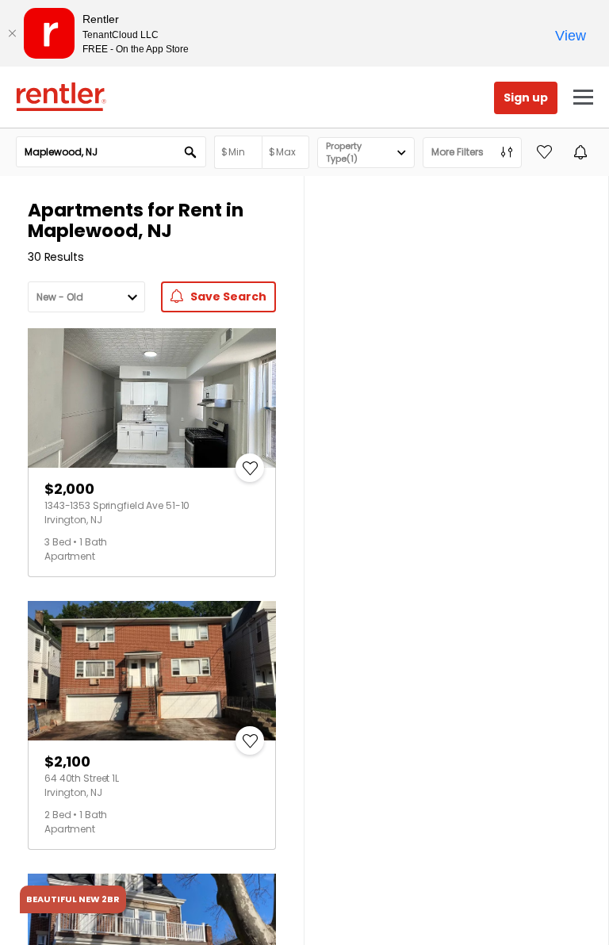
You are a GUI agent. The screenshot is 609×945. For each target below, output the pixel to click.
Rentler (61, 96)
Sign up (526, 97)
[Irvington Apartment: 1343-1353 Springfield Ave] (152, 398)
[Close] (12, 33)
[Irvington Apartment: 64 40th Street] (152, 670)
